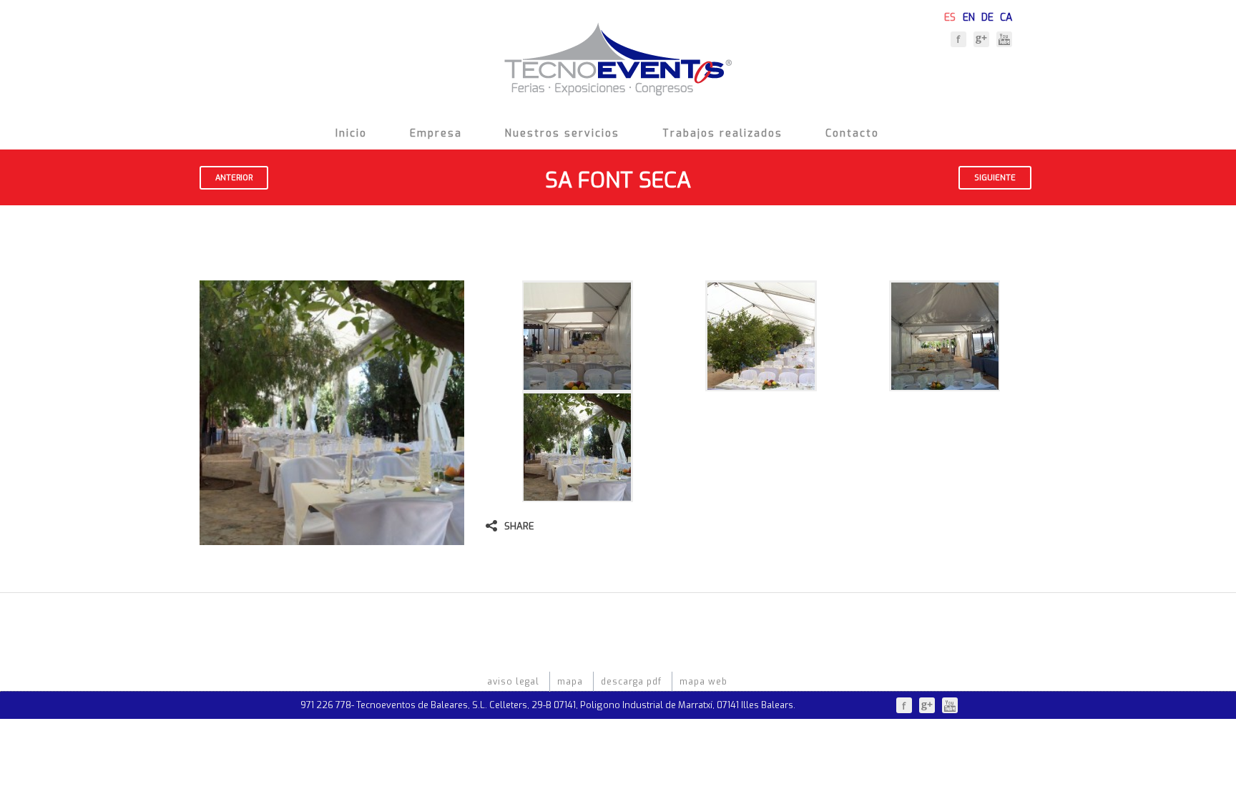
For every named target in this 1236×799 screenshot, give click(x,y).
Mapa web (703, 681)
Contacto (852, 133)
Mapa (570, 681)
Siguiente (995, 177)
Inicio (351, 133)
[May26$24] (760, 384)
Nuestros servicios (562, 133)
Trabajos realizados (722, 133)
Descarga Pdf (631, 681)
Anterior (233, 177)
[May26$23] (577, 384)
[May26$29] (577, 494)
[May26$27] (944, 384)
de (987, 16)
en (969, 16)
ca (1006, 16)
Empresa (436, 133)
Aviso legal (513, 681)
